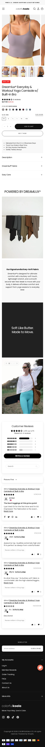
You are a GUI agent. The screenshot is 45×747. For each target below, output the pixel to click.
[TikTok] (13, 717)
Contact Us (6, 683)
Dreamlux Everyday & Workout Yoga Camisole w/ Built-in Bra (22, 490)
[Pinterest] (17, 717)
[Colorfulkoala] (11, 706)
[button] (3, 8)
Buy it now (22, 133)
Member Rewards (9, 670)
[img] (9, 494)
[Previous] (6, 363)
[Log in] (38, 9)
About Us (5, 687)
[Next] (17, 363)
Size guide (39, 114)
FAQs (4, 679)
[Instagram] (3, 717)
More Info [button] (6, 696)
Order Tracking (8, 674)
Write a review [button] (22, 455)
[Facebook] (8, 717)
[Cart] (42, 9)
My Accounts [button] (7, 659)
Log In (4, 665)
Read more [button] (8, 511)
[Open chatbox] (40, 668)
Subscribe (36, 648)
